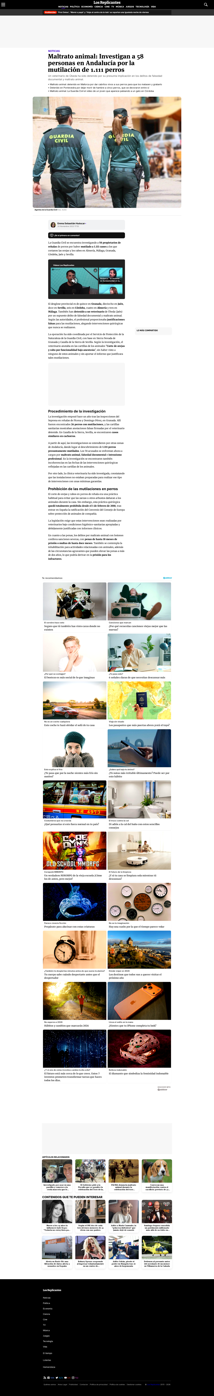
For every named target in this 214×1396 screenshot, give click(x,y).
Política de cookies (117, 1384)
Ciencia (98, 6)
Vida (153, 6)
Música (120, 6)
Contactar (84, 1384)
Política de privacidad (99, 1384)
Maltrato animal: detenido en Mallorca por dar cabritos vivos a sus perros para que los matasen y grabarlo (106, 84)
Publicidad (73, 1384)
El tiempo (47, 1353)
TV (112, 6)
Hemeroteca (49, 1367)
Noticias (63, 6)
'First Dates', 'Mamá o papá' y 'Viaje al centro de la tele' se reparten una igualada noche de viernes (97, 12)
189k (52, 1378)
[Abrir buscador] (206, 4)
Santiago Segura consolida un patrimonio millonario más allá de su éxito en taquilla (157, 1227)
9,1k (69, 1378)
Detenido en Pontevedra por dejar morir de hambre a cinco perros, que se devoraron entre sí (99, 87)
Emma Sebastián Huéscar (71, 223)
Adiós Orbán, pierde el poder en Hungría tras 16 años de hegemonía (124, 1263)
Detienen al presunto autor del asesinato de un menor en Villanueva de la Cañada (157, 1263)
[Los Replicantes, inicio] (107, 3)
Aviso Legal (62, 1384)
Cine (107, 6)
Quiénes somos (50, 1384)
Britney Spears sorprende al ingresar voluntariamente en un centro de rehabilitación (90, 1263)
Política (75, 6)
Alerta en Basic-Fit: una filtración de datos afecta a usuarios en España (57, 1263)
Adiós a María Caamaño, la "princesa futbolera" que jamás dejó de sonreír (123, 1227)
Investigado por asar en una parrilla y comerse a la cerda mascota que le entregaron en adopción (57, 1187)
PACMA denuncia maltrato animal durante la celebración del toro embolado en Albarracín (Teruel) (123, 1187)
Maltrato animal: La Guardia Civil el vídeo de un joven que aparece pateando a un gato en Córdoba (102, 91)
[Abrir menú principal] (3, 4)
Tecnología (142, 6)
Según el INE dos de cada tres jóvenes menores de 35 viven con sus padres (90, 1227)
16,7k (60, 1378)
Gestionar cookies (134, 1384)
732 (76, 1378)
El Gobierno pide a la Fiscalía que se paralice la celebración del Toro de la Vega (90, 1187)
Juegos (130, 6)
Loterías (47, 1360)
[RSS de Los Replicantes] (45, 1378)
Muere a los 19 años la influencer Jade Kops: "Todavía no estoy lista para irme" (57, 1227)
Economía (87, 6)
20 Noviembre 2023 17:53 (68, 226)
